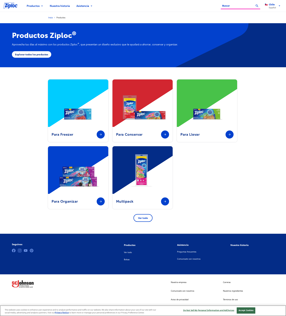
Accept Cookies (246, 310)
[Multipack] (165, 201)
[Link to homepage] (12, 6)
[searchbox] (238, 5)
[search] (257, 6)
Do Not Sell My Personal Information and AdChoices (208, 310)
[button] (273, 6)
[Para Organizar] (101, 201)
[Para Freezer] (101, 134)
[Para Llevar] (230, 134)
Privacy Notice (62, 312)
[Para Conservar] (165, 134)
